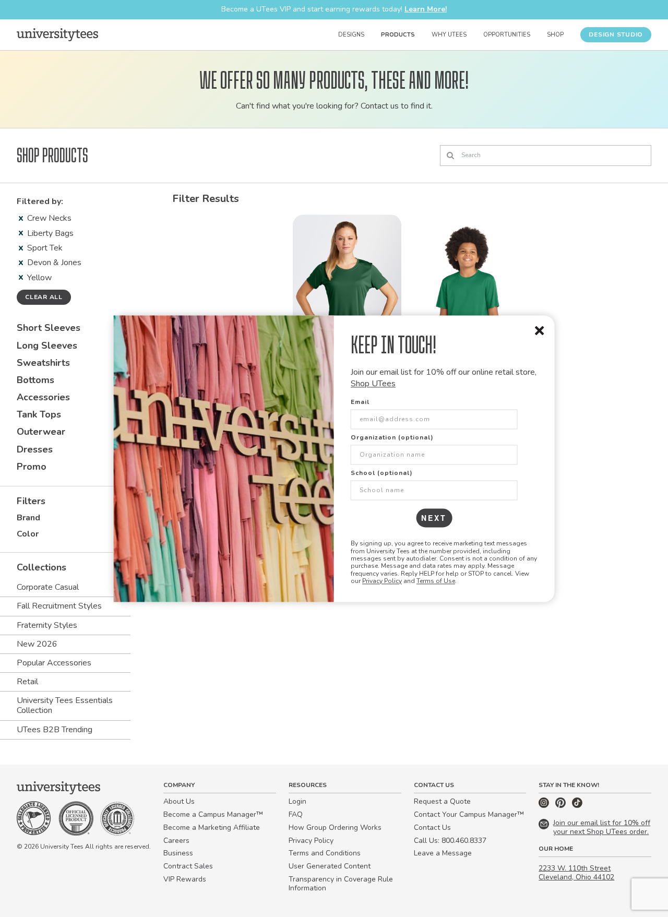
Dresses (35, 449)
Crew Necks (49, 218)
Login (297, 801)
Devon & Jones (54, 262)
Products (398, 35)
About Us (179, 801)
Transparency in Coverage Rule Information (341, 883)
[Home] (57, 34)
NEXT (434, 518)
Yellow (39, 277)
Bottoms (35, 380)
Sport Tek (45, 248)
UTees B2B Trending (54, 729)
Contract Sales (188, 866)
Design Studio (616, 34)
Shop (555, 35)
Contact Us (432, 827)
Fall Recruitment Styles (59, 606)
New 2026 (37, 644)
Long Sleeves (47, 345)
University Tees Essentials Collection (65, 705)
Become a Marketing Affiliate (211, 827)
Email (360, 402)
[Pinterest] (561, 806)
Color (28, 534)
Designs (351, 35)
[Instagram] (545, 806)
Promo (31, 466)
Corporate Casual (48, 587)
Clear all (44, 297)
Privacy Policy (382, 581)
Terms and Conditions (325, 853)
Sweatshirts (43, 362)
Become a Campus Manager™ (213, 814)
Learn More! (425, 9)
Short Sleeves (48, 327)
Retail (27, 681)
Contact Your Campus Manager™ (469, 814)
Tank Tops (39, 414)
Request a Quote (442, 801)
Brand (28, 517)
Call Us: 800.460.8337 (450, 840)
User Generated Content (330, 866)
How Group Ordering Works (335, 827)
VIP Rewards (184, 879)
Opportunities (506, 35)
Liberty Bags (50, 233)
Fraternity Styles (47, 625)
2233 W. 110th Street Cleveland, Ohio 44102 (576, 872)
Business (178, 853)
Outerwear (41, 431)
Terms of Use (435, 581)
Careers (176, 840)
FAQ (296, 814)
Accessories (43, 397)
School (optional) (382, 473)
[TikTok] (577, 806)
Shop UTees (373, 383)
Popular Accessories (54, 663)
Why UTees (449, 35)
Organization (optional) (392, 438)
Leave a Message (443, 853)
